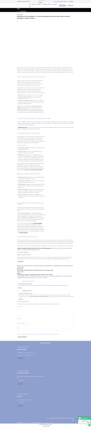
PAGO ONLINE (71, 1)
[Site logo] (22, 5)
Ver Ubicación (62, 5)
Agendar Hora (70, 5)
